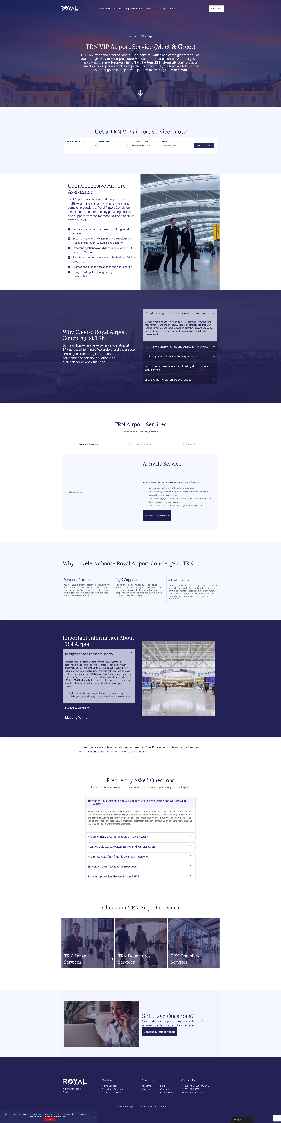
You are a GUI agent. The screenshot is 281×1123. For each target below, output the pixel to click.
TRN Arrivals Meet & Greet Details (157, 515)
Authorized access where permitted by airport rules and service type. (178, 368)
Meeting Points (76, 717)
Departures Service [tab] (140, 444)
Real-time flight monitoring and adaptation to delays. (176, 346)
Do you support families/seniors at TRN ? (113, 876)
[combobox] (82, 145)
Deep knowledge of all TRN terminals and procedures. (177, 313)
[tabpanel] (140, 492)
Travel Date (104, 141)
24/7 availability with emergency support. (169, 379)
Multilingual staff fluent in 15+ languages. (169, 356)
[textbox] (82, 145)
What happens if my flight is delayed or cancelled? (119, 856)
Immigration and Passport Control (89, 654)
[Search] (194, 8)
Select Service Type (75, 141)
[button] (104, 9)
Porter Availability (77, 708)
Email (164, 141)
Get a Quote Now (204, 145)
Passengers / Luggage (140, 141)
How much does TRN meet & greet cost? (112, 866)
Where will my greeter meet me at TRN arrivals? (118, 836)
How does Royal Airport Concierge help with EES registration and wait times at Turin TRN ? (137, 802)
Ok (50, 1120)
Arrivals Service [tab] (88, 444)
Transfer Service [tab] (192, 444)
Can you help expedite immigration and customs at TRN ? (123, 846)
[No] (96, 1117)
